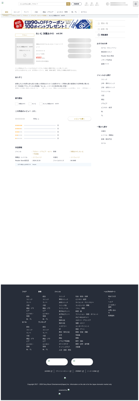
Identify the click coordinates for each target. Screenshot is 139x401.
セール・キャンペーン (108, 48)
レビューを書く (40, 54)
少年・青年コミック (108, 83)
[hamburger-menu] (135, 3)
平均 (35, 119)
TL (102, 115)
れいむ (34, 103)
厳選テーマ (105, 64)
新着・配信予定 (106, 139)
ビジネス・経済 (106, 107)
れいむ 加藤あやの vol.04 (51, 103)
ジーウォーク (37, 157)
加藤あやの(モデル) (41, 44)
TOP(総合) (6, 15)
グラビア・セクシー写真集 (38, 15)
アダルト (25, 15)
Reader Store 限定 (107, 56)
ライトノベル (105, 91)
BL (102, 111)
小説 (102, 95)
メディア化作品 (106, 60)
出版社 (103, 131)
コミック (104, 79)
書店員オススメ (106, 52)
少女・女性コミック (108, 87)
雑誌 (102, 99)
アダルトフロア (15, 15)
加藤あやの (22, 103)
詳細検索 (76, 4)
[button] (93, 371)
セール (103, 143)
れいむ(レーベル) (53, 44)
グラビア (104, 103)
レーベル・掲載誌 (107, 135)
